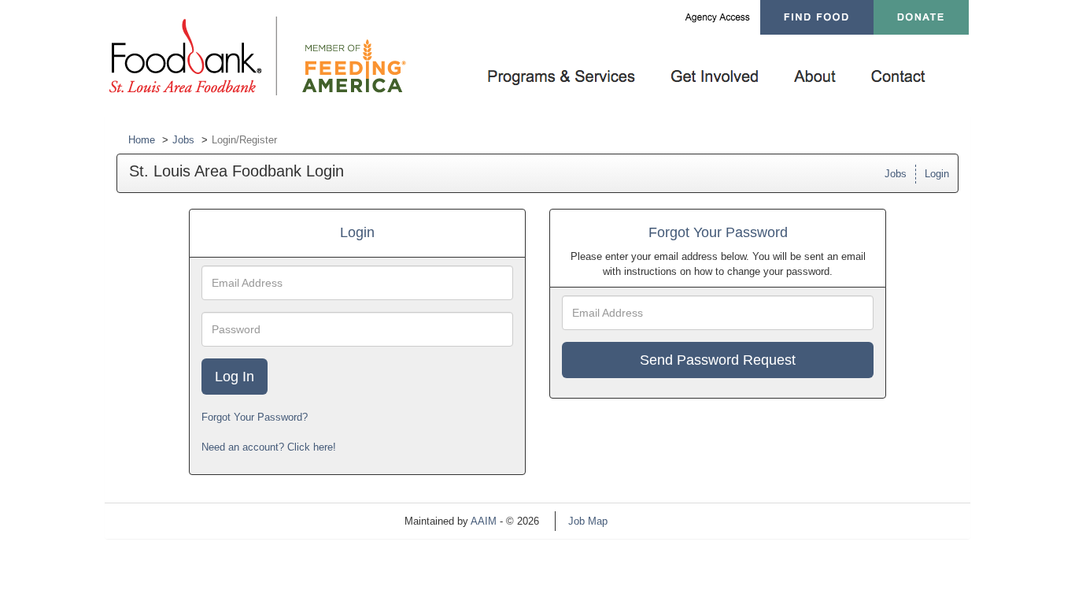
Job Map (588, 521)
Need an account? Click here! (268, 447)
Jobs (183, 140)
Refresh (653, 521)
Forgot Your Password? (254, 417)
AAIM (484, 521)
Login (937, 174)
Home (141, 140)
